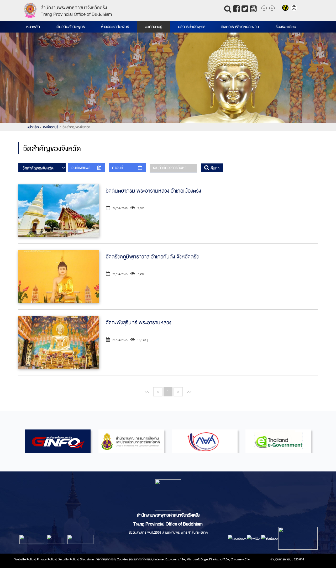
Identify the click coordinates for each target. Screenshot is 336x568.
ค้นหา (214, 168)
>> (189, 391)
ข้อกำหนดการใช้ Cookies (112, 559)
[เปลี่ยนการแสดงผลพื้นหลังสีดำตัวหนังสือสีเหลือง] (286, 8)
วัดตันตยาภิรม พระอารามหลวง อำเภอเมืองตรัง (153, 190)
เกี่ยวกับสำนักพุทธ (70, 26)
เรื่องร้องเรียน (285, 26)
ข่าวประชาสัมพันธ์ (115, 26)
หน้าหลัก (33, 26)
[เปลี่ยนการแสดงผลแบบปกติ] (294, 8)
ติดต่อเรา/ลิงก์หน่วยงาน (240, 26)
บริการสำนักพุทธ (192, 26)
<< (146, 391)
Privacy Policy (46, 559)
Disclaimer (87, 559)
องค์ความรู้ (153, 26)
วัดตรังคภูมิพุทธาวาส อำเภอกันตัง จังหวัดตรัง (152, 256)
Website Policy (24, 559)
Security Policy (68, 559)
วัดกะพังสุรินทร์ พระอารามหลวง (138, 322)
